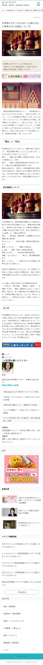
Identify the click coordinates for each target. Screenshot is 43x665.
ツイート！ (8, 357)
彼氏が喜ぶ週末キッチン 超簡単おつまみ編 (20, 405)
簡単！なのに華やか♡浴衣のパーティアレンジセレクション (21, 439)
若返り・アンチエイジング (14, 621)
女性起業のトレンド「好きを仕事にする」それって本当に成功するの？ (21, 430)
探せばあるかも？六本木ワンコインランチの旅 (21, 392)
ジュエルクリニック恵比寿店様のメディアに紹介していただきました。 (21, 554)
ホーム (3, 10)
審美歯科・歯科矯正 (11, 643)
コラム (6, 650)
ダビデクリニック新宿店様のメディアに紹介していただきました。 (21, 573)
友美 (4, 375)
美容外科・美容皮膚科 (12, 614)
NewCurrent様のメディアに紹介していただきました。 (21, 583)
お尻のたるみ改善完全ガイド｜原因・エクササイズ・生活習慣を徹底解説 (29, 500)
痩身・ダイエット (10, 635)
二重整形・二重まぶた (12, 628)
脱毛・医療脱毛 (10, 606)
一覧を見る (21, 592)
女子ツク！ (20, 662)
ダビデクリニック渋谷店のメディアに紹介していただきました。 (21, 545)
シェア (6, 354)
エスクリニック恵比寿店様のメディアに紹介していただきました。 (21, 564)
